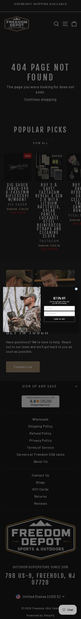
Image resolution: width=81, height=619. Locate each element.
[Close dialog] (76, 289)
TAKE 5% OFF (59, 319)
